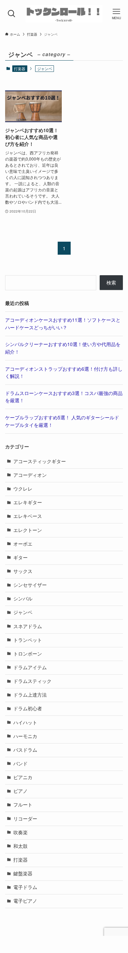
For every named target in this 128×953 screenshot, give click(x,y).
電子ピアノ (25, 901)
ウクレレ (22, 488)
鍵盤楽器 (22, 873)
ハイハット (25, 722)
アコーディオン (30, 475)
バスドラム (25, 750)
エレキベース (27, 516)
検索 (111, 282)
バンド (20, 763)
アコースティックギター (39, 461)
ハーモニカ (25, 736)
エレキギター (27, 502)
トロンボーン (27, 653)
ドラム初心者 (27, 708)
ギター (20, 557)
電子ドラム (25, 887)
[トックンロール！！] (64, 13)
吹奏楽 (20, 832)
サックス (22, 571)
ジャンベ (22, 612)
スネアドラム (27, 626)
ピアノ (20, 791)
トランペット (27, 640)
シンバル (22, 598)
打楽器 (19, 68)
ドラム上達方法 (30, 694)
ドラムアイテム (30, 667)
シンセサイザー (30, 585)
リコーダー (25, 818)
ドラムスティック (32, 681)
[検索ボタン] (11, 13)
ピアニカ (22, 777)
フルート (22, 804)
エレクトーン (27, 530)
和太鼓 (20, 846)
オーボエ (22, 544)
